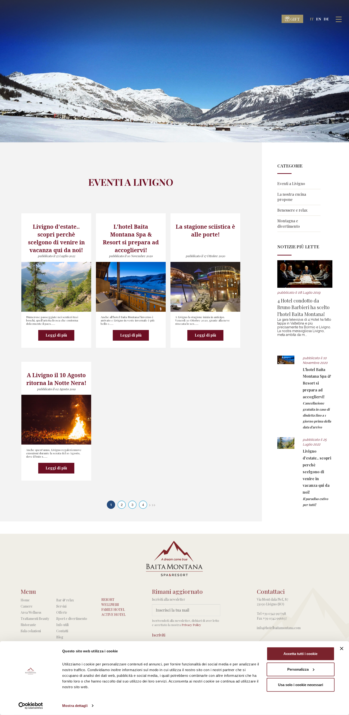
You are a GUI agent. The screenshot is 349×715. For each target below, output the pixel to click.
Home (25, 600)
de (326, 19)
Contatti (62, 631)
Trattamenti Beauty (35, 618)
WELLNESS (110, 604)
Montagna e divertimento (288, 223)
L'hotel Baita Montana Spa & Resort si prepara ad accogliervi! (317, 383)
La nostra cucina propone (291, 197)
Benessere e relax (292, 210)
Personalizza (298, 669)
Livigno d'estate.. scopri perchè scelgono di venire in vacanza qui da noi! (317, 472)
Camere (27, 606)
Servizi (61, 606)
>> (154, 504)
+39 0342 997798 (274, 613)
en (318, 19)
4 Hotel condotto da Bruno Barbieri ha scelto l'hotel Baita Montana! (303, 307)
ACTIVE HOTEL (113, 614)
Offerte (61, 612)
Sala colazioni (31, 631)
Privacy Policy (191, 625)
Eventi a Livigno (291, 183)
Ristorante (28, 624)
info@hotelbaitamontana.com (279, 628)
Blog (59, 637)
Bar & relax (65, 600)
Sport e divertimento (71, 618)
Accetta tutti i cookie (300, 654)
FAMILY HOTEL (113, 609)
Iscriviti (158, 634)
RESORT (107, 599)
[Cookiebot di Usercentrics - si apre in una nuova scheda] (31, 705)
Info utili (62, 624)
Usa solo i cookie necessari (300, 685)
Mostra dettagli (75, 706)
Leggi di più (56, 335)
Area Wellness (31, 612)
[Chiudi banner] (341, 648)
